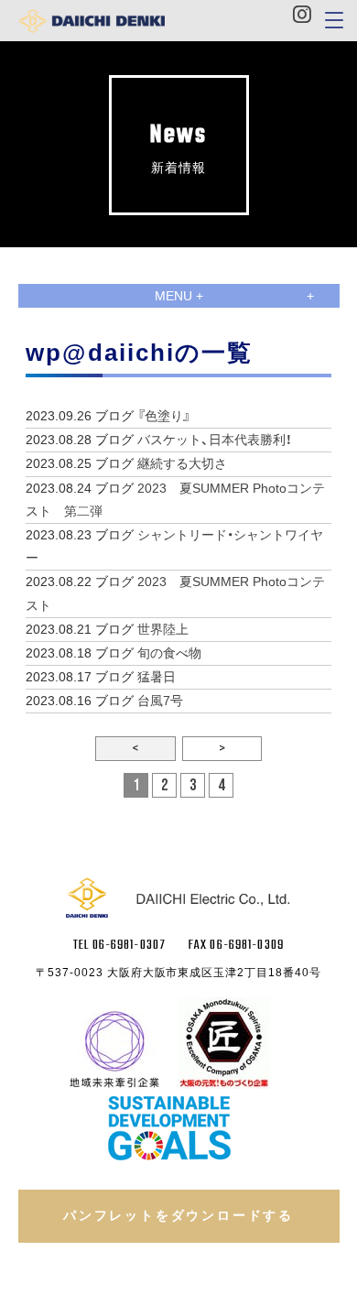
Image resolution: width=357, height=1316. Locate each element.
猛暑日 (156, 676)
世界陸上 (163, 629)
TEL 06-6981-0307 (119, 945)
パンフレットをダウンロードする (178, 1215)
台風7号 (160, 700)
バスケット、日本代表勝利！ (214, 439)
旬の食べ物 (169, 653)
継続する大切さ (182, 463)
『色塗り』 (163, 415)
